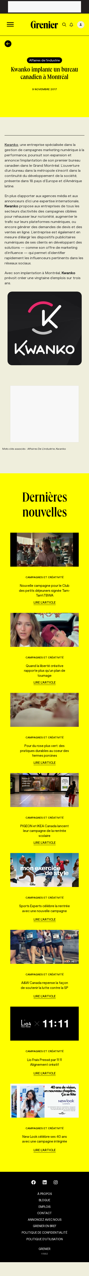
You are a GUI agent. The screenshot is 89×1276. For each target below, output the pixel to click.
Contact (44, 1213)
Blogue (44, 1200)
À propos (44, 1193)
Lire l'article (45, 602)
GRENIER (44, 1248)
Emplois (44, 1206)
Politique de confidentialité (44, 1232)
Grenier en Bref (44, 1226)
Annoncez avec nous (44, 1219)
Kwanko (11, 145)
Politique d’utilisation (44, 1239)
